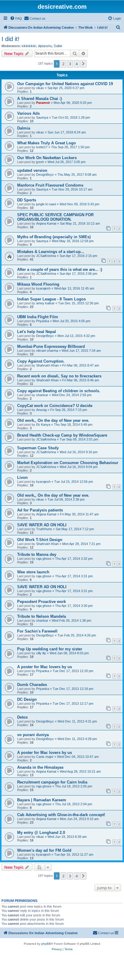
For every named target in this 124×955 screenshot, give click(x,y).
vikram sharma (47, 350)
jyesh (40, 162)
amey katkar (45, 303)
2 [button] (63, 63)
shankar (42, 395)
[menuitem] (16, 18)
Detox (22, 717)
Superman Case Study (38, 448)
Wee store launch (33, 572)
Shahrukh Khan (47, 365)
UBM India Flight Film (37, 317)
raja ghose (43, 558)
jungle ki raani (46, 204)
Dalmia (23, 128)
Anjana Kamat (46, 223)
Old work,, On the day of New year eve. (53, 420)
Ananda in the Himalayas (40, 767)
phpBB (46, 943)
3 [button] (70, 63)
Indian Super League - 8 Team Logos (51, 299)
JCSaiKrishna (46, 256)
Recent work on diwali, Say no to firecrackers (59, 376)
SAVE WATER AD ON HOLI (42, 525)
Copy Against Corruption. (41, 361)
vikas (40, 88)
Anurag (41, 410)
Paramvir (43, 102)
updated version (32, 170)
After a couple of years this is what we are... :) (59, 269)
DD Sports (26, 200)
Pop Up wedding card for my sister (49, 649)
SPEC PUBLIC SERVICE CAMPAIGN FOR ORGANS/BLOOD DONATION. (55, 217)
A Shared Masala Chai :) (39, 98)
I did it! (11, 39)
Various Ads (28, 113)
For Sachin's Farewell (37, 631)
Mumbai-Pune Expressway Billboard (51, 346)
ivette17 (42, 147)
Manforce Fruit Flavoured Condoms (50, 185)
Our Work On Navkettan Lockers (47, 157)
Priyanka (42, 321)
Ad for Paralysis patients (40, 510)
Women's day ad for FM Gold (44, 850)
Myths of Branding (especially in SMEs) (54, 237)
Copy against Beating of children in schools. (58, 391)
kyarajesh (43, 288)
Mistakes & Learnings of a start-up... (50, 251)
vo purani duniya (33, 734)
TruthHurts (44, 529)
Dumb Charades (32, 684)
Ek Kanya (43, 424)
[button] (83, 63)
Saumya (42, 117)
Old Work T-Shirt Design (39, 539)
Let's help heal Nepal (36, 331)
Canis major (45, 756)
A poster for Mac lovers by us (44, 667)
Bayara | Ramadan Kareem (41, 800)
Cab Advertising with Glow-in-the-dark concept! (61, 814)
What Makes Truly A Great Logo (46, 143)
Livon (22, 477)
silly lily (41, 653)
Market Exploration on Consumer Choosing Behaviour (67, 462)
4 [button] (77, 63)
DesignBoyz (45, 174)
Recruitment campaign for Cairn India (52, 782)
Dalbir (58, 46)
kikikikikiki (29, 46)
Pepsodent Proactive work (41, 601)
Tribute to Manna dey (36, 554)
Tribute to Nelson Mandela (41, 616)
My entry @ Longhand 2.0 (41, 832)
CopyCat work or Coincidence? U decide (54, 405)
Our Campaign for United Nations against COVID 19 (65, 84)
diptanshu (45, 46)
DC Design (27, 699)
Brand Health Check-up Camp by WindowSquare (62, 435)
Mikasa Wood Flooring (38, 284)
